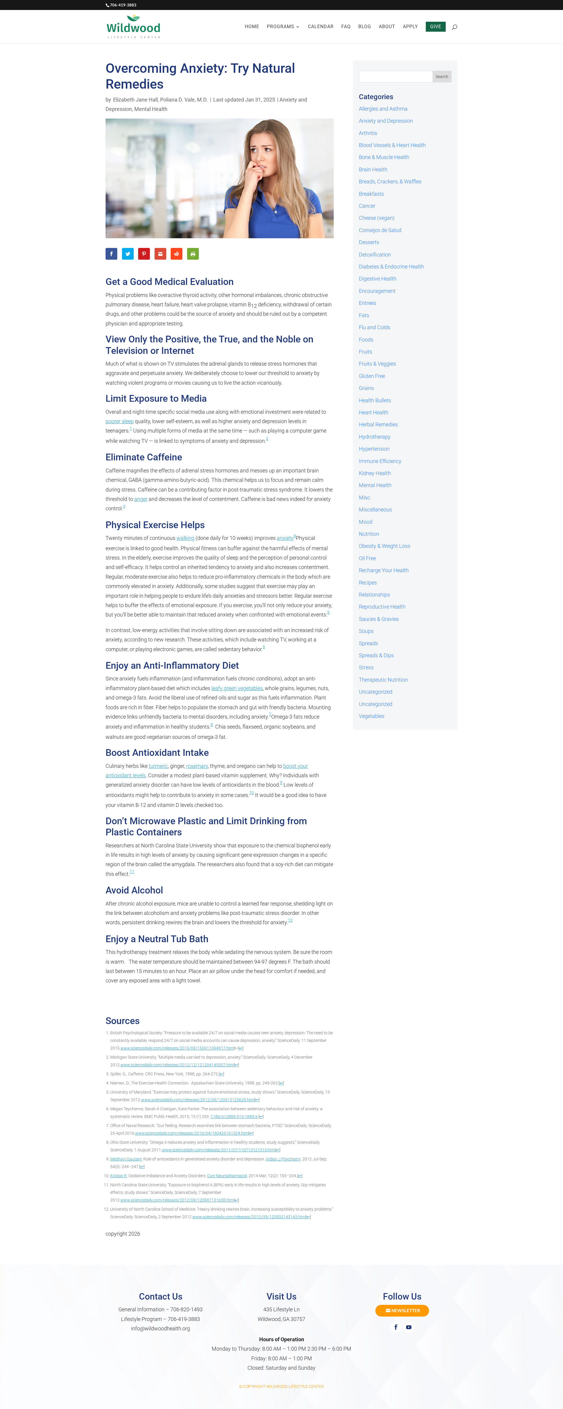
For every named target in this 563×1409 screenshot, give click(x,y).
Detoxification (375, 254)
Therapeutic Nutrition (383, 680)
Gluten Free (372, 376)
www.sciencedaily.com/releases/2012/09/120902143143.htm (249, 1216)
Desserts (369, 242)
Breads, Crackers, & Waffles (390, 181)
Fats (364, 315)
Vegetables (371, 716)
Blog (364, 27)
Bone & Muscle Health (384, 157)
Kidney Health (375, 473)
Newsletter (405, 1310)
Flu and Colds (374, 327)
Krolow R (118, 1175)
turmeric (158, 766)
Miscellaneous (375, 509)
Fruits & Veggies (377, 364)
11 (132, 871)
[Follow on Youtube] (408, 1327)
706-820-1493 (186, 1309)
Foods (366, 340)
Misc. (365, 497)
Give (435, 26)
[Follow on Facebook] (396, 1327)
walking (185, 538)
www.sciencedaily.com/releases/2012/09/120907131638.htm (177, 1200)
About (387, 27)
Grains (366, 388)
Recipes (368, 583)
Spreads (368, 643)
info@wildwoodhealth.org (160, 1328)
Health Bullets (375, 400)
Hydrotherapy (375, 437)
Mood (365, 522)
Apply (410, 27)
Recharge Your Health (384, 570)
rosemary (197, 766)
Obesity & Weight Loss (384, 546)
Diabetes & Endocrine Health (391, 266)
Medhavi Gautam (126, 1159)
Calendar (321, 27)
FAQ (346, 27)
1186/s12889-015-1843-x (234, 1116)
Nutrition (369, 534)
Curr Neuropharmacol (227, 1175)
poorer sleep (120, 421)
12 (290, 920)
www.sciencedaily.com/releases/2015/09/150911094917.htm (177, 1048)
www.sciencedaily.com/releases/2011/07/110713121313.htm (218, 1150)
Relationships (374, 595)
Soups (366, 631)
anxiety (285, 538)
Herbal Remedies (378, 424)
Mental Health (150, 109)
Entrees (367, 303)
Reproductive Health (382, 607)
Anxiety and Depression (386, 121)
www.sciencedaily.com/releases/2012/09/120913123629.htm (197, 1099)
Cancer (367, 206)
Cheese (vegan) (377, 218)
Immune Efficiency (380, 461)
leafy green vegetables (237, 688)
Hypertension (374, 449)
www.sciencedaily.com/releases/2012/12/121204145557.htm (177, 1064)
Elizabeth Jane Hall (135, 100)
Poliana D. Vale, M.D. (184, 100)
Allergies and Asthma (383, 109)
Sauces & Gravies (379, 619)
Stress (366, 667)
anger (140, 499)
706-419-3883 (184, 1319)
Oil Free (367, 558)
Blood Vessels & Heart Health (392, 145)
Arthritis (368, 133)
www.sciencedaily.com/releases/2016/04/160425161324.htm (191, 1133)
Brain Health (373, 169)
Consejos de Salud (380, 230)
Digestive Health (377, 279)
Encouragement (377, 291)
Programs (280, 27)
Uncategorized (375, 692)
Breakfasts (371, 194)
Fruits (365, 352)
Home (252, 27)
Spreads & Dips (376, 655)
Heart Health (373, 412)
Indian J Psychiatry (283, 1159)
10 (251, 792)
